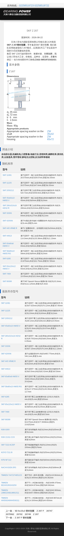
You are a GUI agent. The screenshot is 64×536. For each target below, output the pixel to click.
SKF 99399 (7, 281)
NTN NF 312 (6, 460)
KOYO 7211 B (6, 452)
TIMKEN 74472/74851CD (11, 475)
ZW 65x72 (50, 138)
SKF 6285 (7, 259)
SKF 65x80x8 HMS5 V (10, 376)
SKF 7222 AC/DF (8, 445)
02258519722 (41, 5)
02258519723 (26, 5)
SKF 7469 (7, 274)
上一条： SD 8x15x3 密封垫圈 (20, 511)
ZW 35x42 (50, 132)
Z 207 (36, 514)
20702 (19, 514)
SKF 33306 (7, 213)
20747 (49, 511)
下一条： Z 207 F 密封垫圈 (18, 517)
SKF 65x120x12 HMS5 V (11, 404)
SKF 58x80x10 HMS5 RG (11, 387)
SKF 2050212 (8, 190)
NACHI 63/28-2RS (8, 467)
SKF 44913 (7, 236)
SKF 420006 (8, 221)
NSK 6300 (5, 430)
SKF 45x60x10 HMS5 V (10, 326)
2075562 (10, 514)
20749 (28, 514)
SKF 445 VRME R (10, 228)
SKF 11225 (7, 183)
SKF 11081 (7, 175)
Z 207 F (40, 511)
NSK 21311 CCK (8, 437)
